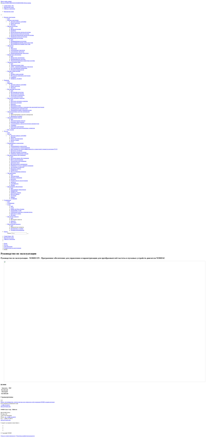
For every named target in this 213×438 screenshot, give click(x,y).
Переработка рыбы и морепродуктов (21, 110)
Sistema (13, 197)
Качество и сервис (16, 213)
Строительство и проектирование (20, 147)
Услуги (9, 134)
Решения (9, 83)
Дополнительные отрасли (14, 117)
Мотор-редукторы (12, 26)
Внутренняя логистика (13, 89)
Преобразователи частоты (18, 59)
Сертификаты (14, 183)
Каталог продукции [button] (9, 17)
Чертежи (13, 24)
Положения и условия (17, 228)
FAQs (12, 141)
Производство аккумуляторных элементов (23, 128)
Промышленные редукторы (15, 38)
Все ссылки (10, 129)
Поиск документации (17, 138)
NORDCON (14, 191)
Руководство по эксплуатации (19, 180)
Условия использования (17, 230)
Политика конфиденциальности (25, 436)
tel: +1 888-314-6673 (10, 417)
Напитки (13, 104)
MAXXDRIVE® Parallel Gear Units (20, 44)
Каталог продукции (13, 20)
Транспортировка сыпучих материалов (18, 111)
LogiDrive (13, 77)
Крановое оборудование (17, 122)
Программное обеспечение (15, 186)
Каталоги (13, 179)
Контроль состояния (16, 150)
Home (5, 243)
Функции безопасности (17, 69)
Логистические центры (17, 93)
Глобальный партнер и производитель (21, 212)
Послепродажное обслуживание (16, 155)
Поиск (9, 233)
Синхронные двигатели (17, 51)
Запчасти (13, 182)
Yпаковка (13, 125)
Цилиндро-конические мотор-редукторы (22, 35)
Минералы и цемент (16, 116)
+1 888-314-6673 (5, 405)
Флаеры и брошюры (16, 177)
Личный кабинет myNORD (18, 21)
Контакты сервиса (16, 168)
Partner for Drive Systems (17, 209)
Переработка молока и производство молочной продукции (27, 107)
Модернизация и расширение (19, 164)
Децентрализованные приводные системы (23, 60)
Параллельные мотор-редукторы (20, 33)
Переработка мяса (16, 105)
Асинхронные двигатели (18, 50)
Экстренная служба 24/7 (17, 167)
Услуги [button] (6, 131)
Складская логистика (17, 96)
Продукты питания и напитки (15, 98)
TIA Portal (13, 195)
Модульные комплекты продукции (20, 75)
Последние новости (13, 216)
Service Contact (15, 140)
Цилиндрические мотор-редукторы (21, 32)
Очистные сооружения (17, 126)
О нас (9, 204)
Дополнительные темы (13, 62)
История (13, 215)
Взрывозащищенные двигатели (20, 53)
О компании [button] (7, 200)
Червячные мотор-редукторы (19, 36)
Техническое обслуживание (18, 161)
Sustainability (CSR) (16, 210)
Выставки (13, 222)
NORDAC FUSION (16, 78)
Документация (11, 173)
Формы (13, 185)
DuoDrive (13, 30)
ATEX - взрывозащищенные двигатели (22, 66)
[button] (6, 231)
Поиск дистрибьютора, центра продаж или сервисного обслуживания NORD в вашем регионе (28, 402)
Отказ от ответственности (8, 436)
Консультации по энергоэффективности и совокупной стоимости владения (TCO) (34, 149)
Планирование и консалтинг (15, 143)
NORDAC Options (16, 192)
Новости (13, 221)
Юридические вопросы (14, 224)
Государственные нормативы (19, 68)
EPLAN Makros (15, 194)
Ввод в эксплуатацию (17, 159)
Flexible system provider (13, 71)
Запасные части (15, 162)
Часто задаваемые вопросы (18, 171)
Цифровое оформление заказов (19, 153)
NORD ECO (14, 170)
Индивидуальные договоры (18, 152)
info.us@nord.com (5, 406)
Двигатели (10, 45)
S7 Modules (14, 198)
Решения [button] (6, 80)
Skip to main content (6, 1)
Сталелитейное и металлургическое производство (25, 123)
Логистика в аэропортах (17, 95)
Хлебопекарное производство (19, 108)
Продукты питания (16, 102)
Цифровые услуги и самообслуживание (22, 165)
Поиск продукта (15, 23)
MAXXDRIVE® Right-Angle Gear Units (22, 42)
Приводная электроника (14, 54)
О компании (10, 203)
